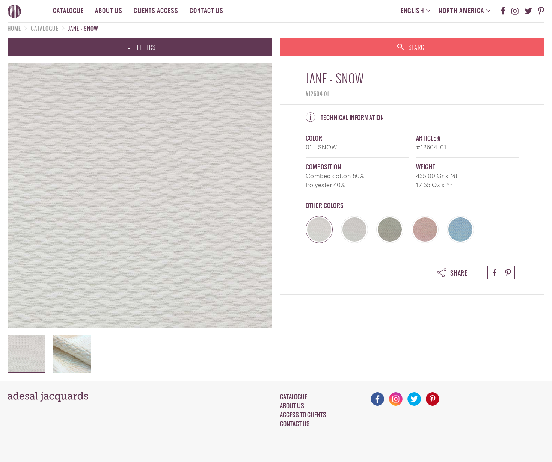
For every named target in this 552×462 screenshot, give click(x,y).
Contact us (206, 11)
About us (108, 11)
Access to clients (303, 414)
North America (462, 11)
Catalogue (68, 11)
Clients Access (156, 11)
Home (14, 28)
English (413, 11)
